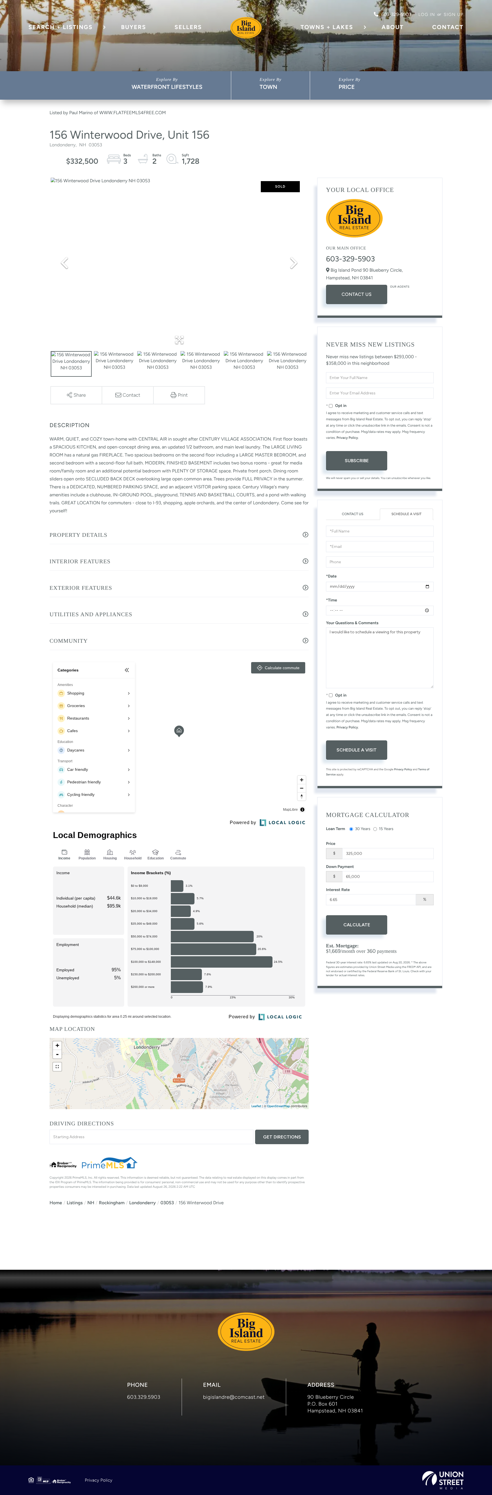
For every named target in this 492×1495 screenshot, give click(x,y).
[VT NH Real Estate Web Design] (443, 1480)
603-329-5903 (396, 14)
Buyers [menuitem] (133, 27)
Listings (75, 1202)
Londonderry (142, 1202)
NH (90, 1202)
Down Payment (340, 866)
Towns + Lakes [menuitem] (327, 27)
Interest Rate (338, 889)
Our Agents (399, 286)
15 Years (386, 828)
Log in (426, 14)
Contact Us (357, 294)
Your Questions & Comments (352, 622)
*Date (331, 576)
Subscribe (357, 460)
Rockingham (111, 1202)
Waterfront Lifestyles (167, 86)
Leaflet (256, 1106)
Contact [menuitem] (448, 27)
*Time (331, 600)
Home (56, 1202)
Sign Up (454, 14)
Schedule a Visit (406, 514)
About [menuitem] (393, 27)
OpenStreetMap (278, 1106)
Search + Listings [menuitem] (60, 27)
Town (268, 86)
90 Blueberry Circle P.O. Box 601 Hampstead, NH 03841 (335, 1404)
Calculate (356, 924)
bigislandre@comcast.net (234, 1397)
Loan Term (335, 828)
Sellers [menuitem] (188, 27)
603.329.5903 (144, 1397)
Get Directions (282, 1137)
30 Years (362, 828)
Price (347, 86)
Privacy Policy (347, 438)
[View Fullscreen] (57, 1066)
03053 (167, 1202)
